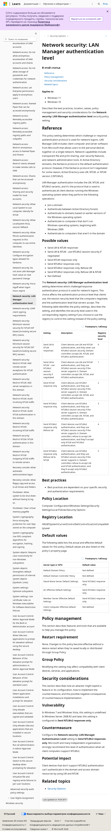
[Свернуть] (35, 33)
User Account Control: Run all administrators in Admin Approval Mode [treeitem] (23, 746)
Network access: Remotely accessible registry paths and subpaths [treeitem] (22, 133)
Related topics (51, 84)
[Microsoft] (5, 4)
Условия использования (14, 829)
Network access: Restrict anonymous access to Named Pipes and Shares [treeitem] (24, 149)
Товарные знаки (38, 829)
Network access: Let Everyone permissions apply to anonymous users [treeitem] (23, 93)
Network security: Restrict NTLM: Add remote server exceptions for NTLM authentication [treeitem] (23, 366)
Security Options (58, 36)
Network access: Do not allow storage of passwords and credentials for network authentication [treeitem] (24, 75)
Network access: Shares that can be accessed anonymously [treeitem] (24, 179)
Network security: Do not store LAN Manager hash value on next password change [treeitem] (24, 273)
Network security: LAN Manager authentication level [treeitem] (24, 300)
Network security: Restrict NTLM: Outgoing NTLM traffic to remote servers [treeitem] (23, 457)
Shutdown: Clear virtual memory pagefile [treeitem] (24, 510)
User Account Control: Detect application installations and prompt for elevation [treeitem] (23, 695)
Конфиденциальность (13, 824)
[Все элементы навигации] (44, 36)
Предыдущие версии (40, 820)
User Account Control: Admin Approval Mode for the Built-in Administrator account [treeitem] (23, 621)
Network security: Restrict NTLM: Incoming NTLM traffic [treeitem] (23, 427)
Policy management (53, 76)
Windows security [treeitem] (14, 803)
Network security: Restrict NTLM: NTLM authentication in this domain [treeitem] (23, 441)
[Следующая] (92, 4)
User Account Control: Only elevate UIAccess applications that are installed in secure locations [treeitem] (23, 729)
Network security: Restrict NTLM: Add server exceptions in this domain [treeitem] (22, 384)
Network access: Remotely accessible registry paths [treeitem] (22, 119)
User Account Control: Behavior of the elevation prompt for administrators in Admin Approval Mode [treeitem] (23, 661)
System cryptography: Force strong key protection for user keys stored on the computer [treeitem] (24, 522)
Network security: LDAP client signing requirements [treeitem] (24, 312)
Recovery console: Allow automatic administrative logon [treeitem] (24, 471)
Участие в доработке (75, 820)
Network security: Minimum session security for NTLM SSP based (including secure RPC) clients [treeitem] (24, 327)
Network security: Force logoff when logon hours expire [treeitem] (24, 287)
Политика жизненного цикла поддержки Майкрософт (33, 23)
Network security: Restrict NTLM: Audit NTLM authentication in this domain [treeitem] (24, 412)
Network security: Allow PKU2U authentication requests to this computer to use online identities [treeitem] (24, 239)
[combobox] (19, 39)
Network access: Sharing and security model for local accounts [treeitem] (23, 193)
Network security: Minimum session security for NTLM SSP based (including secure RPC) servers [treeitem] (24, 347)
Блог (57, 820)
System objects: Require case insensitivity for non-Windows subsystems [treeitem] (24, 557)
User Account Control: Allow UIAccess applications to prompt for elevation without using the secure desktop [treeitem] (24, 640)
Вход (105, 3)
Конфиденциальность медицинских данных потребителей (59, 824)
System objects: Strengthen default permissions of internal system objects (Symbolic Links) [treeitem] (24, 575)
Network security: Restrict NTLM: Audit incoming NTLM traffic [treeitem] (23, 398)
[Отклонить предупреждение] (107, 11)
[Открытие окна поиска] (99, 4)
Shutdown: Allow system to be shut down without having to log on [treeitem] (24, 497)
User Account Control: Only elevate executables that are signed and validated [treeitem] (23, 711)
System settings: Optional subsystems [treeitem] (23, 589)
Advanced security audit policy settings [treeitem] (22, 791)
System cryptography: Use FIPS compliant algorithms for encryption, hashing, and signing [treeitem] (23, 539)
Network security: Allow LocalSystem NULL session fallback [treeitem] (24, 223)
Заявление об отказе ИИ (14, 820)
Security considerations (55, 80)
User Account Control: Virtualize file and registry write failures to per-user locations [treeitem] (24, 778)
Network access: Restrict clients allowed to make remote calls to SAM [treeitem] (24, 165)
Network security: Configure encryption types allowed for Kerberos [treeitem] (23, 257)
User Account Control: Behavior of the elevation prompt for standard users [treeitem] (23, 679)
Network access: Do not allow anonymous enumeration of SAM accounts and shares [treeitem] (24, 57)
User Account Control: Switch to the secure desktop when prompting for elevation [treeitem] (24, 762)
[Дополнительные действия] (106, 36)
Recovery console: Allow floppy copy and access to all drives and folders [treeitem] (24, 483)
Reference (49, 73)
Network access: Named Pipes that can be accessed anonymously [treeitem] (24, 107)
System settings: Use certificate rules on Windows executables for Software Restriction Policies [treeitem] (24, 603)
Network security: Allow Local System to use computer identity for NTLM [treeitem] (24, 209)
